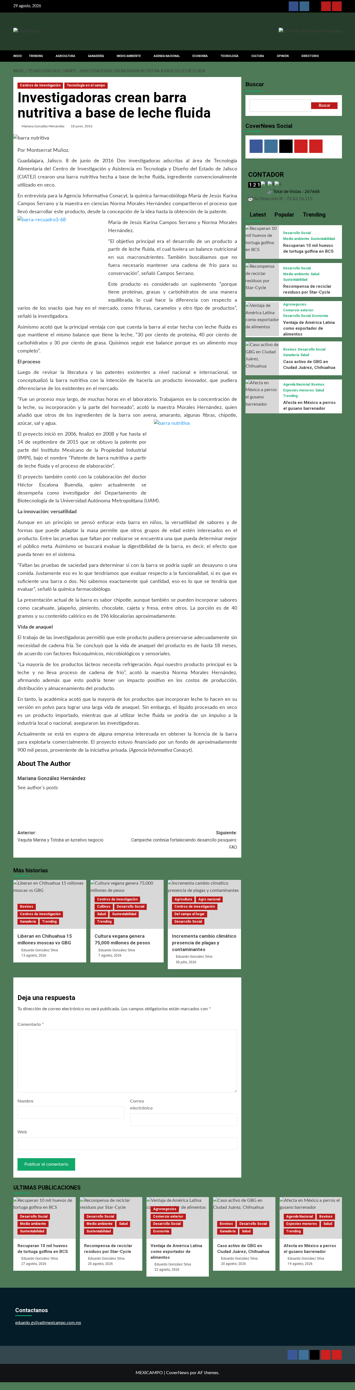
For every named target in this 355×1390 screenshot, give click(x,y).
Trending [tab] (313, 214)
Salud (101, 914)
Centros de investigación (40, 85)
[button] (338, 56)
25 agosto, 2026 (100, 1264)
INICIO (17, 56)
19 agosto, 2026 (300, 1264)
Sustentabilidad (124, 914)
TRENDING (36, 56)
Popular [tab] (283, 214)
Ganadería (28, 922)
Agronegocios (294, 304)
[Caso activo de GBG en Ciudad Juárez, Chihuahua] (262, 355)
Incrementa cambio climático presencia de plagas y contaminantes (204, 942)
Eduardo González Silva (39, 950)
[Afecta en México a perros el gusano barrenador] (262, 393)
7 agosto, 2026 (109, 955)
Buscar (254, 84)
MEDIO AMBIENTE (129, 56)
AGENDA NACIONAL (167, 56)
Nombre (25, 1101)
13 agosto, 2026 (33, 955)
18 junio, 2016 (81, 126)
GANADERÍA (96, 56)
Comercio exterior (298, 310)
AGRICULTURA (65, 56)
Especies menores (298, 390)
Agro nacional (209, 899)
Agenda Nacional (296, 384)
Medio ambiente (296, 239)
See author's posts (37, 787)
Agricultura (183, 899)
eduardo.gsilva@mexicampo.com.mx (48, 1323)
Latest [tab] (257, 214)
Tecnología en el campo (86, 85)
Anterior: (60, 836)
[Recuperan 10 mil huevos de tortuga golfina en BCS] (262, 239)
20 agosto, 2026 (233, 1264)
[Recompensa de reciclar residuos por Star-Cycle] (262, 277)
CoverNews (177, 1373)
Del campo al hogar (189, 914)
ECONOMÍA (200, 56)
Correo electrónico (141, 1105)
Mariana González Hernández (43, 126)
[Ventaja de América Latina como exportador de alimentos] (262, 316)
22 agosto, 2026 (166, 1270)
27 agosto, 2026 (33, 1264)
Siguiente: (184, 840)
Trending (49, 922)
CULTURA (257, 56)
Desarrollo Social (130, 907)
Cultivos (103, 907)
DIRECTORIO (310, 56)
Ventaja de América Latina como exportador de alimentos (309, 328)
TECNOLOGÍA (229, 56)
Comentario (30, 1024)
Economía (320, 316)
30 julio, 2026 (186, 962)
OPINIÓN (283, 56)
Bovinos (26, 907)
